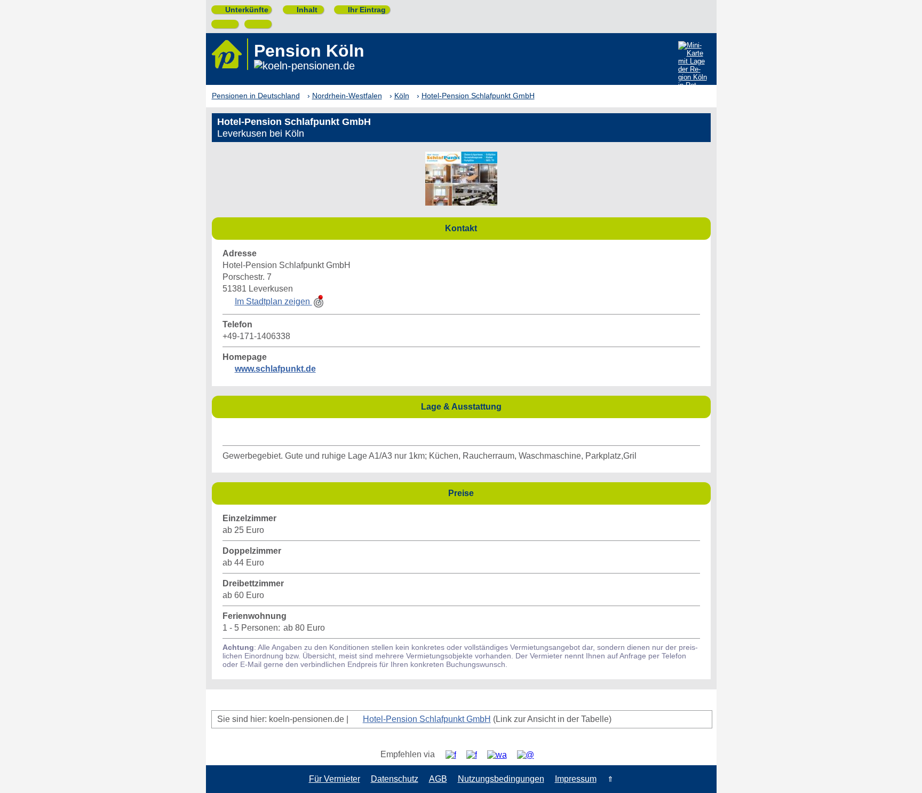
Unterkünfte (242, 9)
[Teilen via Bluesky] (475, 755)
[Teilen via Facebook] (455, 755)
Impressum (576, 778)
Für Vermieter (334, 778)
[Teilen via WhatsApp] (501, 755)
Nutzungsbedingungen (501, 778)
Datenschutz (394, 778)
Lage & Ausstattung (563, 406)
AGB (438, 778)
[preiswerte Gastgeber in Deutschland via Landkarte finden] (693, 67)
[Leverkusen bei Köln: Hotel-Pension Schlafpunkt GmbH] (461, 202)
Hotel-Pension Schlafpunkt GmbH (427, 719)
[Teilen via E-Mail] (529, 755)
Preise (576, 493)
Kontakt (575, 228)
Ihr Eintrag (362, 9)
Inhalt (302, 9)
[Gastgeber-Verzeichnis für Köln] (230, 54)
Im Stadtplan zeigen (273, 301)
